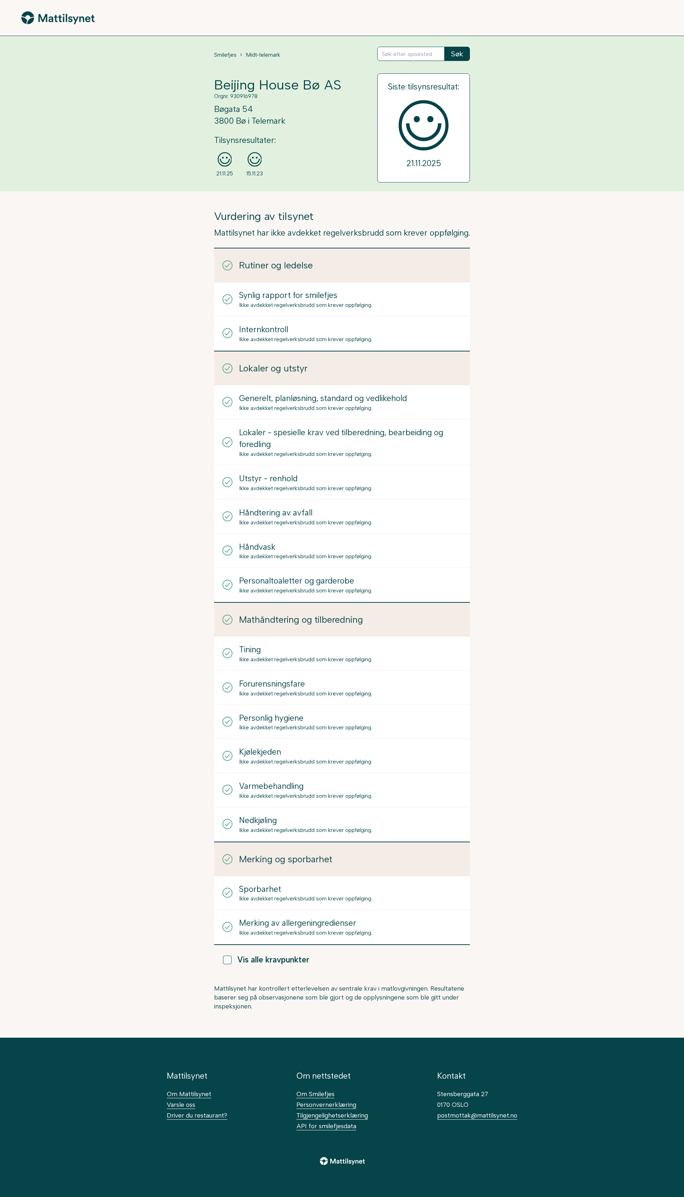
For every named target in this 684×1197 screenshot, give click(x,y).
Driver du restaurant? (197, 1115)
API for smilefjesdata (326, 1126)
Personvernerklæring (326, 1104)
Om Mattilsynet (189, 1094)
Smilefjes (225, 55)
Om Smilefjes (315, 1094)
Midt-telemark (263, 55)
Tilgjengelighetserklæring (332, 1115)
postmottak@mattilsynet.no (477, 1115)
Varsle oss (181, 1104)
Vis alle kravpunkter (273, 960)
